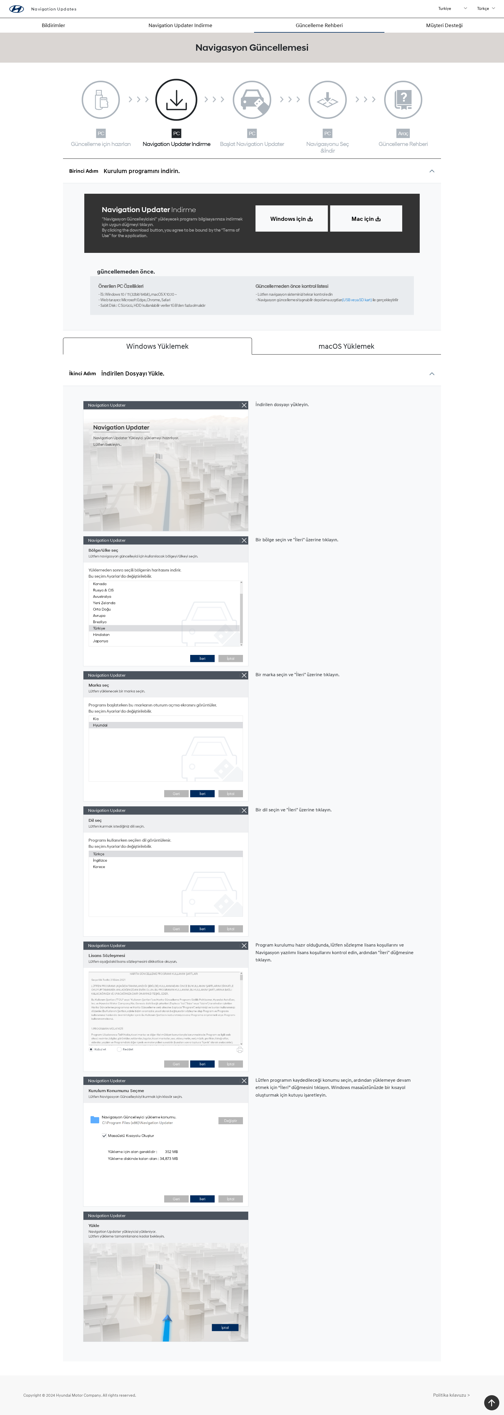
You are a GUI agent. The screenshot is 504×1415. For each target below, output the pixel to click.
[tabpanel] (252, 874)
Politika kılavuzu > (451, 1395)
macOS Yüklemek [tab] (346, 346)
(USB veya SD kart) (357, 299)
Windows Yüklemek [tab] (157, 346)
